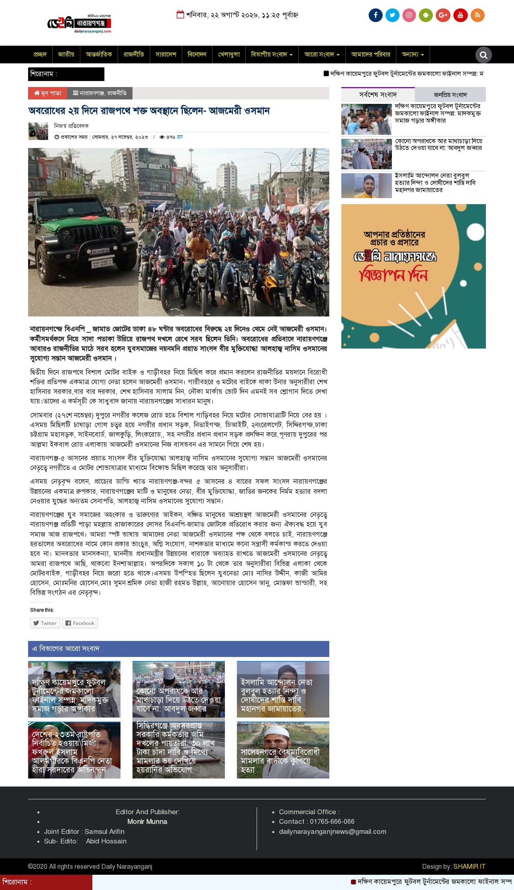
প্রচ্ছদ (40, 55)
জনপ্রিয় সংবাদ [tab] (450, 95)
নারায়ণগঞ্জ (92, 93)
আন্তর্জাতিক (99, 55)
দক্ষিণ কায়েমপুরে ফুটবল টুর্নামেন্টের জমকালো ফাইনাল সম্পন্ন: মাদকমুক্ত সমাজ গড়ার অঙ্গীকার (70, 695)
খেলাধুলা (229, 55)
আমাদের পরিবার (370, 55)
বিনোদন (197, 55)
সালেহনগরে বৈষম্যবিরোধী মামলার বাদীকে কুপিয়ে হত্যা (280, 761)
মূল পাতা (50, 93)
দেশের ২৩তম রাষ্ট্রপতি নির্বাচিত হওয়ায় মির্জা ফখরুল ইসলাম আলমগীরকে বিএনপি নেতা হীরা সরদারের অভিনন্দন (72, 752)
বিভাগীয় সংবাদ (270, 55)
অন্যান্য (411, 55)
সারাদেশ (166, 55)
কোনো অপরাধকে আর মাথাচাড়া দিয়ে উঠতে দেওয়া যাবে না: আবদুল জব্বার (179, 700)
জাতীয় (66, 55)
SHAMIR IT (469, 867)
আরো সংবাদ (320, 55)
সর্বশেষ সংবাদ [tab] (378, 95)
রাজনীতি (134, 55)
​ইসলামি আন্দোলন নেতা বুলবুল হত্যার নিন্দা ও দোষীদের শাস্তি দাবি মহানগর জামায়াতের (276, 695)
